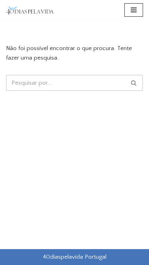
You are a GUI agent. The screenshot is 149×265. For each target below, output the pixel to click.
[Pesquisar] (134, 83)
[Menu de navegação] (133, 10)
